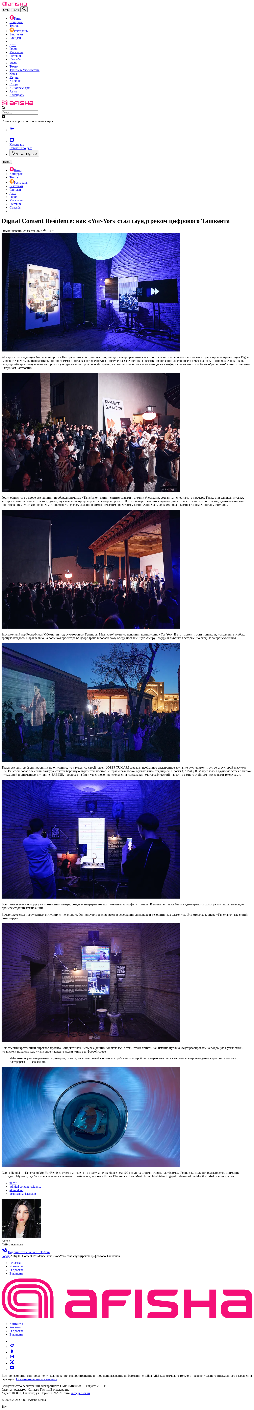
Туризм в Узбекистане (24, 70)
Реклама (15, 1262)
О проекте (16, 1270)
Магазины (16, 52)
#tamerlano (16, 1190)
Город (13, 48)
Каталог (15, 80)
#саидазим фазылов (23, 1193)
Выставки (16, 34)
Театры (14, 25)
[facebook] (12, 1352)
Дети (13, 45)
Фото (13, 63)
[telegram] (12, 1346)
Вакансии (16, 1273)
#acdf (13, 1183)
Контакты (16, 1266)
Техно (14, 66)
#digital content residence (25, 1186)
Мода (13, 73)
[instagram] (12, 1358)
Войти (15, 10)
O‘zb (6, 10)
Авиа (13, 91)
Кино (17, 18)
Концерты (16, 22)
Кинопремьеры (20, 88)
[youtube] (12, 1369)
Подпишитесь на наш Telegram (29, 1252)
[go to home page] (14, 4)
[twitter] (12, 1363)
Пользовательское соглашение (36, 1379)
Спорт (14, 84)
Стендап (15, 38)
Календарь (17, 95)
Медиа (14, 77)
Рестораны (21, 30)
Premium (15, 55)
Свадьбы (15, 59)
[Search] (24, 9)
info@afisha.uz (80, 1393)
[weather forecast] (131, 132)
